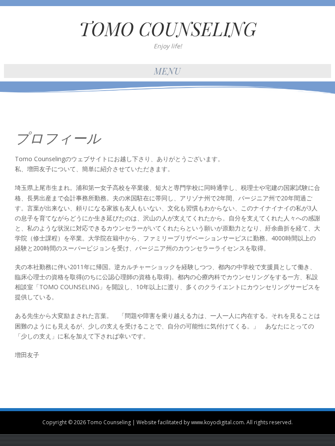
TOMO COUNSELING (167, 29)
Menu (167, 71)
